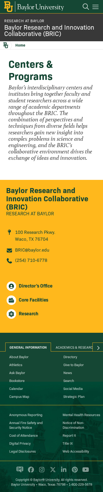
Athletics (15, 364)
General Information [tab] (28, 347)
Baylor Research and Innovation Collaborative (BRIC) (49, 30)
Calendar (16, 388)
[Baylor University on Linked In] (62, 472)
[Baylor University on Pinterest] (73, 472)
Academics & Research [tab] (75, 347)
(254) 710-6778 (31, 260)
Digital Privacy (20, 443)
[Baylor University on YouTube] (84, 472)
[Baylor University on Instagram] (40, 472)
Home (20, 45)
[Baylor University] (33, 6)
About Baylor (19, 356)
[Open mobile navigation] (96, 7)
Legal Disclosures (22, 451)
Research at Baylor (30, 213)
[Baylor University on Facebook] (30, 472)
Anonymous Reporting (26, 414)
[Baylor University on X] (51, 472)
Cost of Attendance (23, 435)
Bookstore (17, 380)
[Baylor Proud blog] (18, 472)
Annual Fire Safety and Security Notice (26, 425)
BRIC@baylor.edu (32, 250)
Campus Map (19, 396)
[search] (83, 7)
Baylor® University (46, 479)
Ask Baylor (17, 372)
